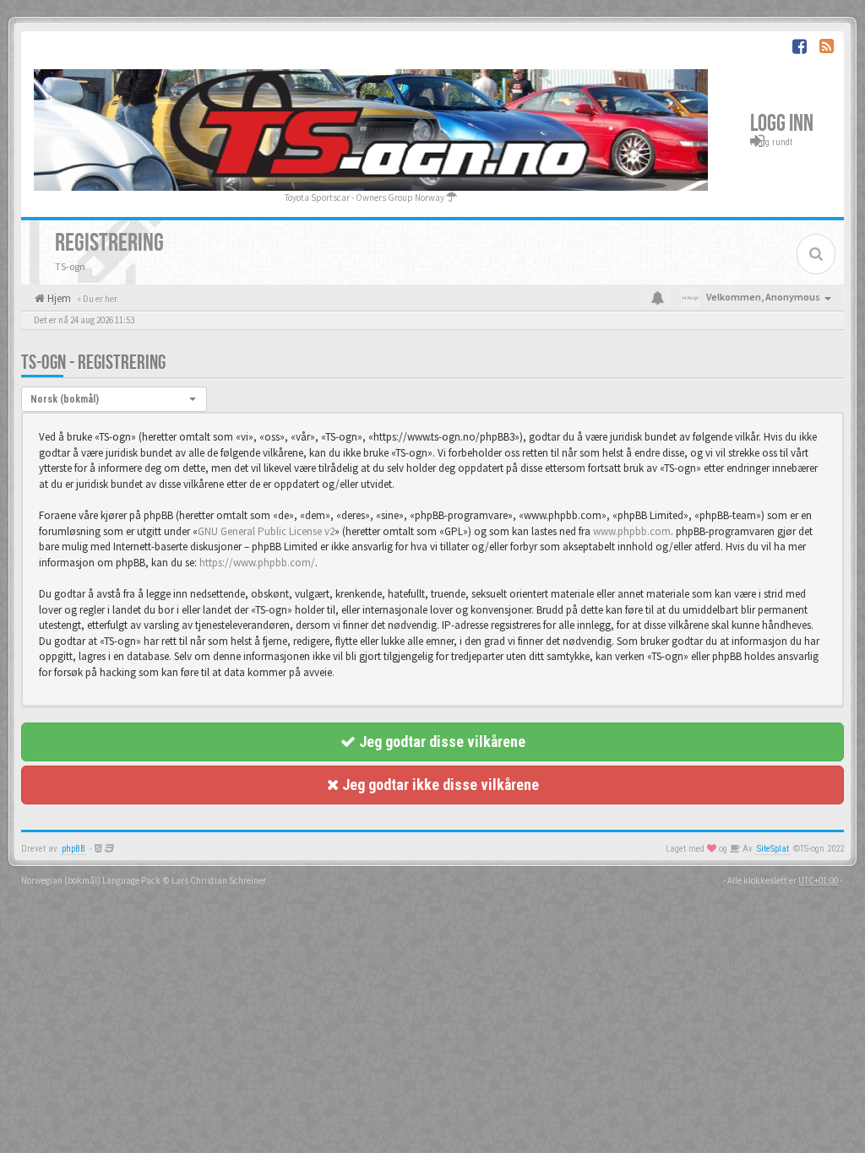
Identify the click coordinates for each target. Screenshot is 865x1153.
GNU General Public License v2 (266, 531)
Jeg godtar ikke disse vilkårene (439, 784)
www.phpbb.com (632, 531)
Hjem (58, 298)
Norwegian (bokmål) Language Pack (90, 880)
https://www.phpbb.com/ (257, 562)
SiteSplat (773, 848)
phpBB (73, 848)
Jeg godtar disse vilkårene (440, 741)
